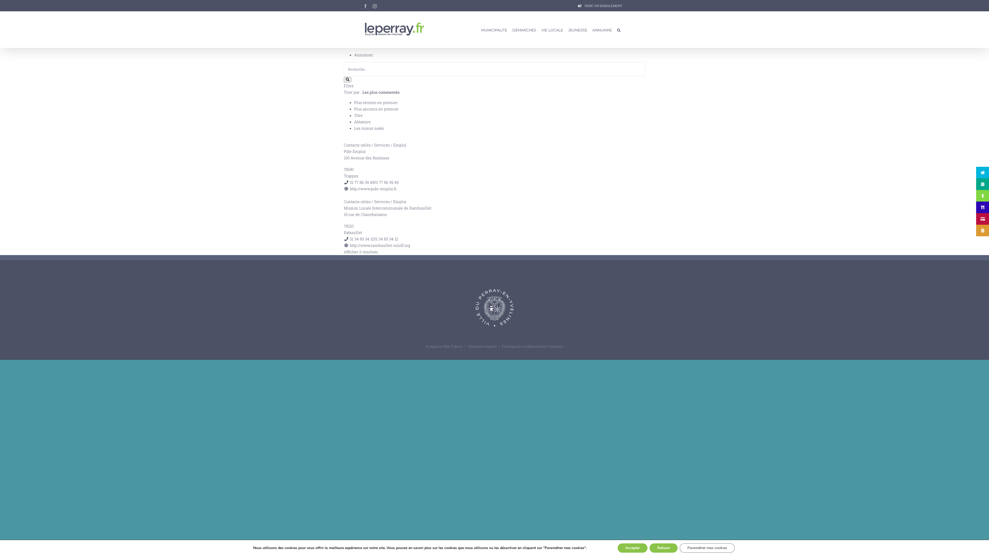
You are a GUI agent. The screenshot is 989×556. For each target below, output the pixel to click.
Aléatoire (362, 121)
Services (382, 144)
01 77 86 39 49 (386, 182)
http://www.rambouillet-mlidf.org (380, 245)
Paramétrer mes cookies (707, 547)
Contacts (555, 346)
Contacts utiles (357, 144)
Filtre (349, 85)
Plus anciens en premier (376, 108)
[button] (618, 29)
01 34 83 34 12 (386, 238)
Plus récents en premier (376, 102)
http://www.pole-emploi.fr (373, 188)
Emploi (399, 144)
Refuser (663, 547)
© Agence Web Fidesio (444, 346)
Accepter (632, 547)
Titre (358, 115)
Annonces (363, 54)
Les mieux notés (369, 128)
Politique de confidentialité (524, 346)
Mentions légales (482, 346)
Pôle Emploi (355, 151)
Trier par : (371, 92)
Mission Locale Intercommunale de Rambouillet (387, 208)
